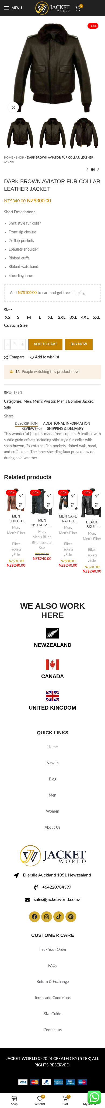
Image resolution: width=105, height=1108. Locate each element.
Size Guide (52, 1014)
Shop (20, 157)
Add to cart (45, 344)
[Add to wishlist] (20, 495)
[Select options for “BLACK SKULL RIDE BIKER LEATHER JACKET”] (96, 504)
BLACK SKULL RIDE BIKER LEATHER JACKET (92, 525)
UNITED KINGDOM (52, 708)
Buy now (79, 344)
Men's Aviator (44, 401)
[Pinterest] (70, 916)
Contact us (53, 1030)
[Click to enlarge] (13, 107)
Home (8, 157)
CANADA (52, 676)
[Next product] (98, 169)
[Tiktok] (58, 916)
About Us (52, 828)
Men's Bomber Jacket (75, 401)
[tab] (26, 423)
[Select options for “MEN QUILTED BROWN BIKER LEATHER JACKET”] (20, 504)
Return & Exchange (53, 982)
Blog (52, 779)
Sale (7, 407)
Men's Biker (16, 533)
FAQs (52, 966)
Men (27, 401)
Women (52, 811)
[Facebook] (34, 916)
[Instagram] (46, 916)
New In (53, 763)
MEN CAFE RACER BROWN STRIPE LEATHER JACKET (68, 519)
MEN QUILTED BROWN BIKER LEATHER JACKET (16, 519)
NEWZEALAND (52, 645)
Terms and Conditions (52, 998)
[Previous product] (87, 169)
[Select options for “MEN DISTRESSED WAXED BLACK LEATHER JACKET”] (48, 504)
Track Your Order (52, 950)
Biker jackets (16, 546)
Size (7, 310)
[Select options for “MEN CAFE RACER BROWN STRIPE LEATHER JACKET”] (72, 504)
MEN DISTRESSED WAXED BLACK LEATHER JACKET (42, 523)
